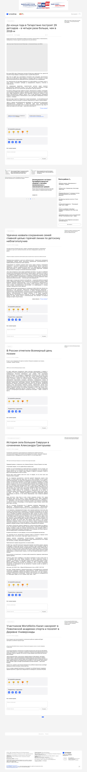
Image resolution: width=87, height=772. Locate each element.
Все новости (69, 224)
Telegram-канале (12, 116)
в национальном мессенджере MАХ (36, 116)
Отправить (44, 158)
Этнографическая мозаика (13, 438)
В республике (11, 21)
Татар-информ (43, 108)
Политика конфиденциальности (12, 767)
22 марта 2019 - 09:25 (10, 357)
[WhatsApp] (20, 142)
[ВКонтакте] (9, 142)
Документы (41, 733)
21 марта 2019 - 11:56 (10, 635)
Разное (46, 733)
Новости (9, 346)
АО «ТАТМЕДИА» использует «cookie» (13, 766)
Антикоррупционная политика (12, 765)
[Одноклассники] (13, 142)
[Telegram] (16, 142)
